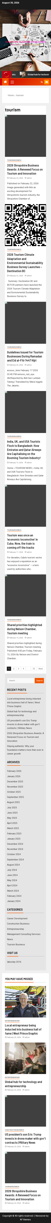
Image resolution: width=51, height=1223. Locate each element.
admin (29, 178)
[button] (12, 81)
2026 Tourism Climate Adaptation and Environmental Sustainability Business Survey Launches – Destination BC (25, 263)
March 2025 (13, 828)
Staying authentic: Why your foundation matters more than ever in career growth (25, 750)
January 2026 (13, 776)
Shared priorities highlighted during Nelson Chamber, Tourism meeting (24, 629)
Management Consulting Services (23, 934)
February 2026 (14, 771)
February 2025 (14, 833)
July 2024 (12, 870)
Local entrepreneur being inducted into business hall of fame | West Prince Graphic (24, 702)
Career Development (17, 918)
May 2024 (12, 880)
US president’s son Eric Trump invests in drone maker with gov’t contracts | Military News (23, 724)
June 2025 (12, 812)
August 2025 (13, 802)
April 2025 (12, 823)
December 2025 (15, 781)
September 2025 (15, 797)
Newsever (40, 1215)
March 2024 (13, 890)
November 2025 (15, 786)
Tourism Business (14, 160)
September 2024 (15, 859)
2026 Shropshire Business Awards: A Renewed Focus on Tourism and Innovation (25, 169)
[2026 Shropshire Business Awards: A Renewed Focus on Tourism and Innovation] (25, 136)
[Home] (5, 82)
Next (41, 669)
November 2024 (15, 849)
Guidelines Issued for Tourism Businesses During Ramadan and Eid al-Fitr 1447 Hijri (25, 356)
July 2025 (12, 807)
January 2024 (13, 901)
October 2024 (14, 854)
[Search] (41, 82)
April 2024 (12, 885)
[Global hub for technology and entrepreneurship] (25, 1058)
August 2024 (13, 864)
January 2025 (13, 838)
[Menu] (12, 81)
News (10, 939)
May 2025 (12, 818)
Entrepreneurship (15, 929)
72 (34, 669)
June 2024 (12, 875)
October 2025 (14, 792)
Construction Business (18, 923)
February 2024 (14, 896)
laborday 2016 (14, 962)
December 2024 (15, 844)
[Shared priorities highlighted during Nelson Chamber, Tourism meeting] (25, 595)
